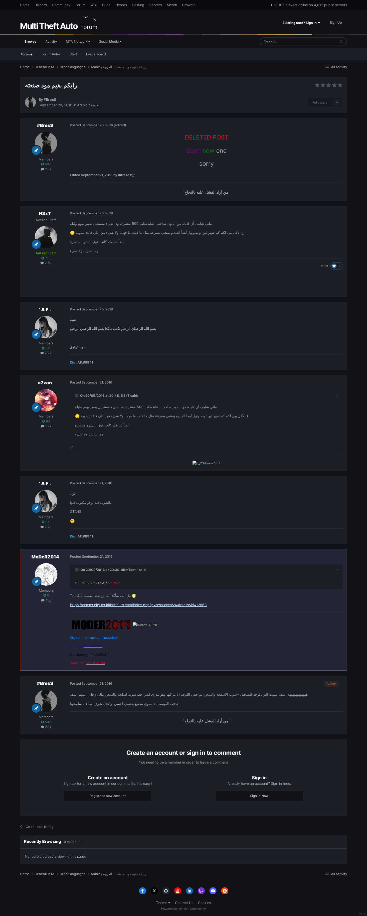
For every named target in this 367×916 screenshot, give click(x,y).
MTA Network (77, 41)
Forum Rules (51, 54)
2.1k (47, 169)
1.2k (47, 426)
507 (47, 164)
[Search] (341, 41)
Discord (40, 5)
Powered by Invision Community (183, 909)
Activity (51, 41)
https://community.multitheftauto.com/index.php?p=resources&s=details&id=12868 (138, 605)
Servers (155, 5)
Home (24, 5)
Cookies (204, 903)
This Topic (321, 41)
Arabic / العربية (89, 105)
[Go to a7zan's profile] (46, 400)
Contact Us (184, 903)
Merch (172, 5)
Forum (80, 5)
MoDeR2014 (45, 556)
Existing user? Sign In (300, 23)
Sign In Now (259, 796)
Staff (73, 54)
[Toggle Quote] (77, 395)
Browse (30, 41)
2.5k (47, 263)
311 (47, 348)
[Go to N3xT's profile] (46, 237)
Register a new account (108, 796)
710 (47, 258)
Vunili (325, 266)
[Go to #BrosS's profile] (30, 102)
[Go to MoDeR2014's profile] (46, 574)
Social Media (109, 41)
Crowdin (188, 5)
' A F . (45, 309)
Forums (26, 54)
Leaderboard (96, 54)
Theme (162, 903)
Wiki (93, 5)
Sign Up (336, 22)
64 (47, 421)
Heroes (121, 5)
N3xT (45, 213)
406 (47, 600)
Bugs (106, 5)
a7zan (45, 382)
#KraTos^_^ (129, 570)
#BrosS (50, 99)
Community (61, 5)
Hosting (138, 5)
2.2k (47, 353)
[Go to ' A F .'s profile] (46, 327)
